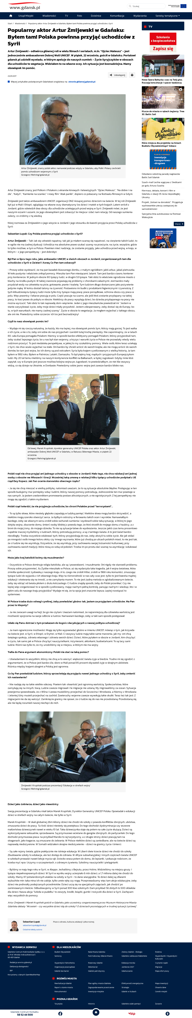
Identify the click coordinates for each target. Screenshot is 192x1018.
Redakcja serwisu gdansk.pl (21, 962)
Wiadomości (20, 23)
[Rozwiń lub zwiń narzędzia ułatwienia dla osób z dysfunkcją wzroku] (167, 1014)
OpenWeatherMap (33, 974)
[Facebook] (60, 1014)
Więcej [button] (178, 224)
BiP (11, 970)
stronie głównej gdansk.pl (81, 81)
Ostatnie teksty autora (32, 929)
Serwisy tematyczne (167, 16)
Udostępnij (119, 75)
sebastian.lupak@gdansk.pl (34, 925)
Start (10, 23)
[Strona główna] (11, 15)
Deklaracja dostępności (19, 966)
